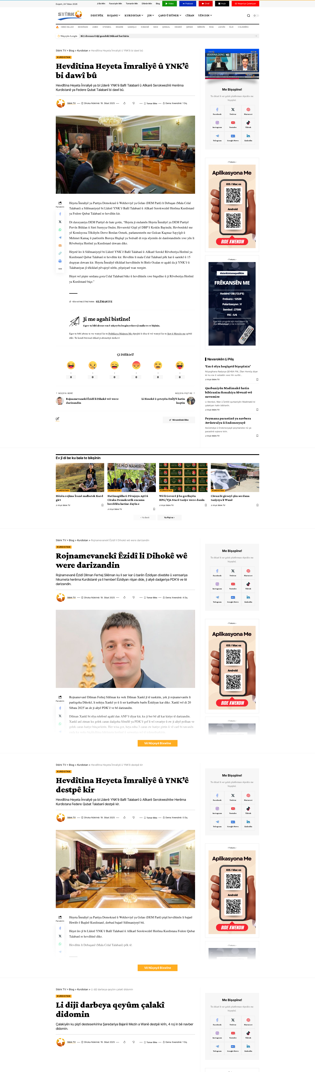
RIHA (211, 27)
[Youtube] (232, 124)
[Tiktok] (248, 124)
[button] (256, 36)
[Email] (60, 245)
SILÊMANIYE (104, 301)
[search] (248, 15)
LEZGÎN (221, 27)
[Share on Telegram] (60, 237)
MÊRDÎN (201, 27)
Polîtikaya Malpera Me (120, 333)
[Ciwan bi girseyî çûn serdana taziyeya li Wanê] (235, 477)
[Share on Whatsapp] (60, 230)
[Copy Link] (60, 253)
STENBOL (107, 27)
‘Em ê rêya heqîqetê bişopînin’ (228, 366)
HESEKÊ (178, 27)
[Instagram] (217, 124)
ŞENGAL (166, 27)
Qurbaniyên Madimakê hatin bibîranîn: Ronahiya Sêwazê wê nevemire (228, 392)
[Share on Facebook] (60, 214)
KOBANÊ (145, 27)
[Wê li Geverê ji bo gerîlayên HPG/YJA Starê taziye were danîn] (183, 477)
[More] (60, 269)
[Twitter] (232, 111)
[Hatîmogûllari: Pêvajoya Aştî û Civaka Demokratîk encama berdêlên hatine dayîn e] (131, 477)
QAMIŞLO (132, 27)
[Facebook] (217, 111)
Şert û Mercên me (176, 333)
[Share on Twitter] (60, 222)
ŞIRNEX (189, 27)
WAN (155, 27)
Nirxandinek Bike (180, 420)
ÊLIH (231, 27)
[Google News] (232, 138)
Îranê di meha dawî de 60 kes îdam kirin (103, 36)
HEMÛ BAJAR (67, 27)
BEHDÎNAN (83, 27)
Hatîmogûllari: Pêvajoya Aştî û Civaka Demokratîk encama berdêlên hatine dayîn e (127, 499)
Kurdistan (63, 57)
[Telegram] (217, 138)
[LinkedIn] (248, 138)
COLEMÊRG (243, 27)
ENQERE (119, 27)
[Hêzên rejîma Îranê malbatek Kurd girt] (80, 477)
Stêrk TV (71, 103)
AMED (95, 27)
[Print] (60, 261)
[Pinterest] (248, 111)
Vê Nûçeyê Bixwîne (157, 743)
